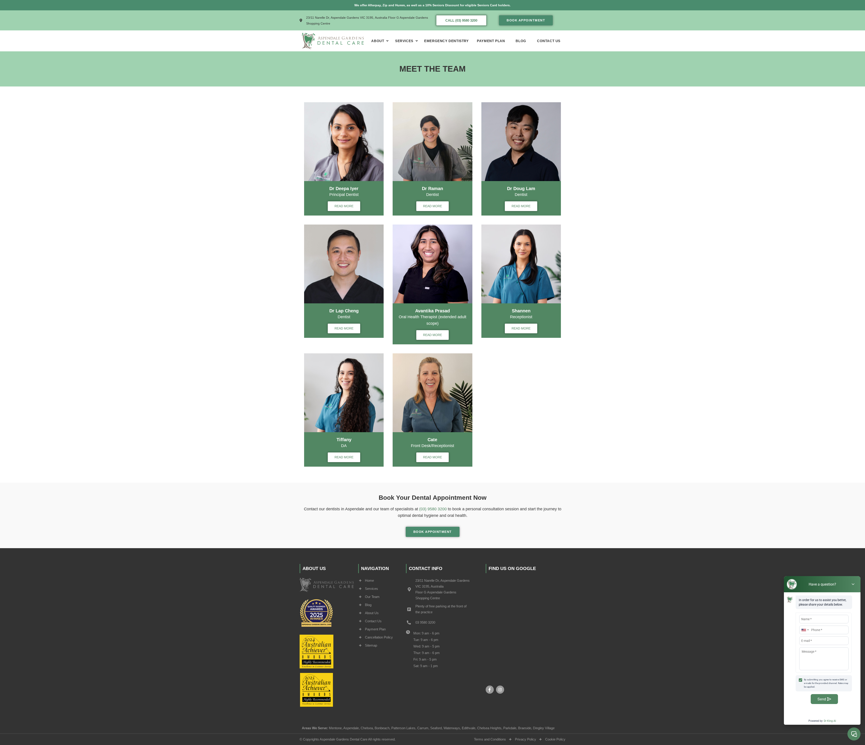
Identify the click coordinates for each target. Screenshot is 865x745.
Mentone (335, 728)
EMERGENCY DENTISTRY (446, 41)
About (377, 41)
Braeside (524, 728)
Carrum (422, 728)
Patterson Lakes (403, 728)
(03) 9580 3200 (433, 509)
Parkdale (509, 728)
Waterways (452, 728)
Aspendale (351, 728)
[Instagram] (500, 690)
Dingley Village (544, 728)
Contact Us (548, 41)
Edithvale (468, 728)
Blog (521, 41)
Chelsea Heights (489, 728)
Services (404, 41)
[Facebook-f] (490, 690)
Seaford (436, 728)
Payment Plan (491, 41)
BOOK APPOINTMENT (526, 20)
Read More (344, 206)
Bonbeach (382, 728)
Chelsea (367, 728)
